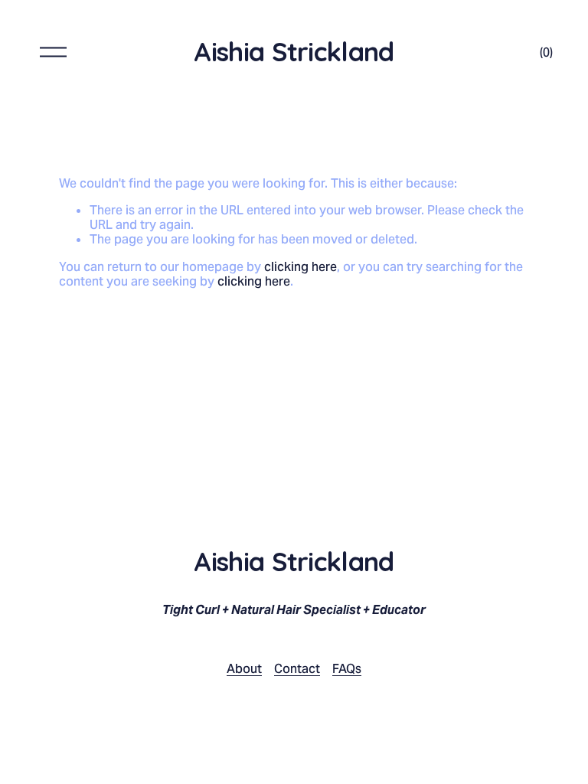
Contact (297, 669)
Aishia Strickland (294, 51)
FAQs (346, 669)
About (244, 669)
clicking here (300, 267)
